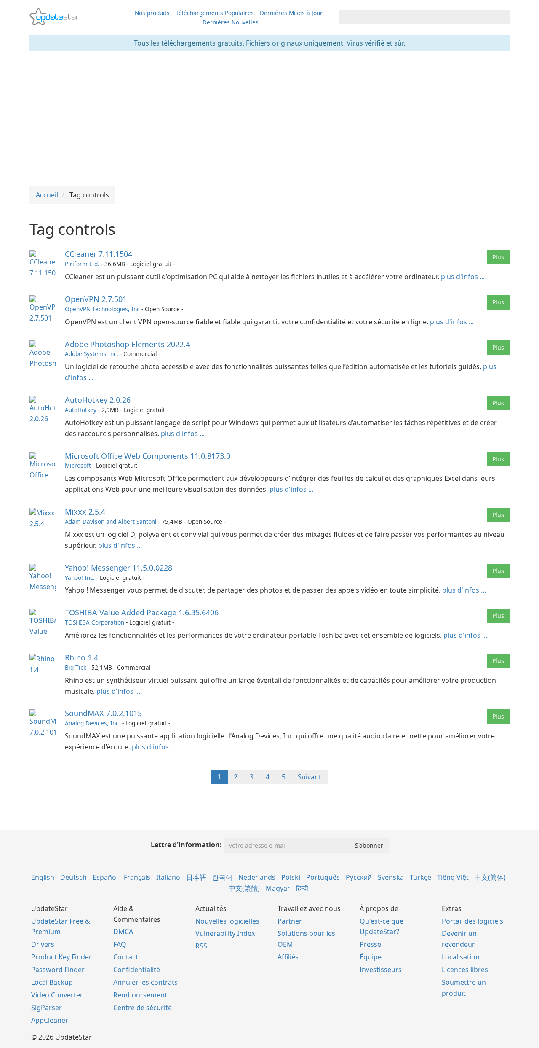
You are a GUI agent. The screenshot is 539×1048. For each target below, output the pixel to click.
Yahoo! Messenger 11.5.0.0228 (118, 568)
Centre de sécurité (142, 1007)
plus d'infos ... (463, 276)
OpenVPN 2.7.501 (96, 299)
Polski (290, 877)
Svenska (391, 877)
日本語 (196, 877)
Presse (370, 944)
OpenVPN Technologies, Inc (102, 309)
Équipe (371, 957)
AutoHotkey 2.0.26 (98, 400)
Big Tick (75, 667)
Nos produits (152, 13)
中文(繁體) (244, 888)
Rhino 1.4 (81, 657)
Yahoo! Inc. (80, 578)
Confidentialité (136, 969)
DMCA (123, 931)
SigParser (46, 1007)
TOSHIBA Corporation (94, 622)
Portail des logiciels (472, 921)
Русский (359, 877)
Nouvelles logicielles (227, 921)
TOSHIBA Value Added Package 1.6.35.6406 (142, 612)
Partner (290, 921)
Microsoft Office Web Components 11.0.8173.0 (147, 456)
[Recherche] (502, 17)
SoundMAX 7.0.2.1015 (103, 713)
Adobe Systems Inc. (91, 354)
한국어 (222, 877)
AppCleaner (49, 1020)
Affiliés (288, 957)
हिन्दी (302, 888)
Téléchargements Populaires (215, 13)
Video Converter (57, 995)
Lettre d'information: (186, 844)
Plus (498, 257)
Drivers (42, 944)
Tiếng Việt (453, 877)
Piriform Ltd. (82, 264)
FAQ (119, 944)
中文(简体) (490, 877)
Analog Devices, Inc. (92, 723)
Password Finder (58, 969)
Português (323, 877)
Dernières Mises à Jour (291, 13)
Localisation (461, 957)
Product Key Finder (61, 957)
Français (137, 877)
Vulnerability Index (225, 933)
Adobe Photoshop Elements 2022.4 (127, 344)
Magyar (278, 888)
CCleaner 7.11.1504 (98, 254)
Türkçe (420, 877)
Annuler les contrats (145, 982)
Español (105, 877)
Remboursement (140, 995)
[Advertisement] (269, 119)
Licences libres (465, 969)
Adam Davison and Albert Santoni (111, 521)
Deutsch (73, 877)
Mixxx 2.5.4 (85, 511)
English (42, 877)
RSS (201, 946)
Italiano (168, 877)
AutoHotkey (80, 410)
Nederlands (256, 877)
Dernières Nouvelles (231, 22)
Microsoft (78, 465)
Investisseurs (381, 969)
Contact (125, 957)
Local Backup (52, 982)
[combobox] (416, 17)
